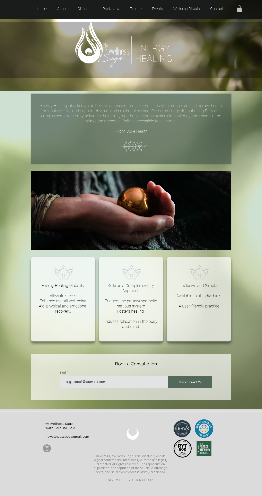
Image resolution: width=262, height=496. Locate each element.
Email (63, 372)
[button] (239, 8)
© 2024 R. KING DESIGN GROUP (131, 480)
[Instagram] (47, 448)
